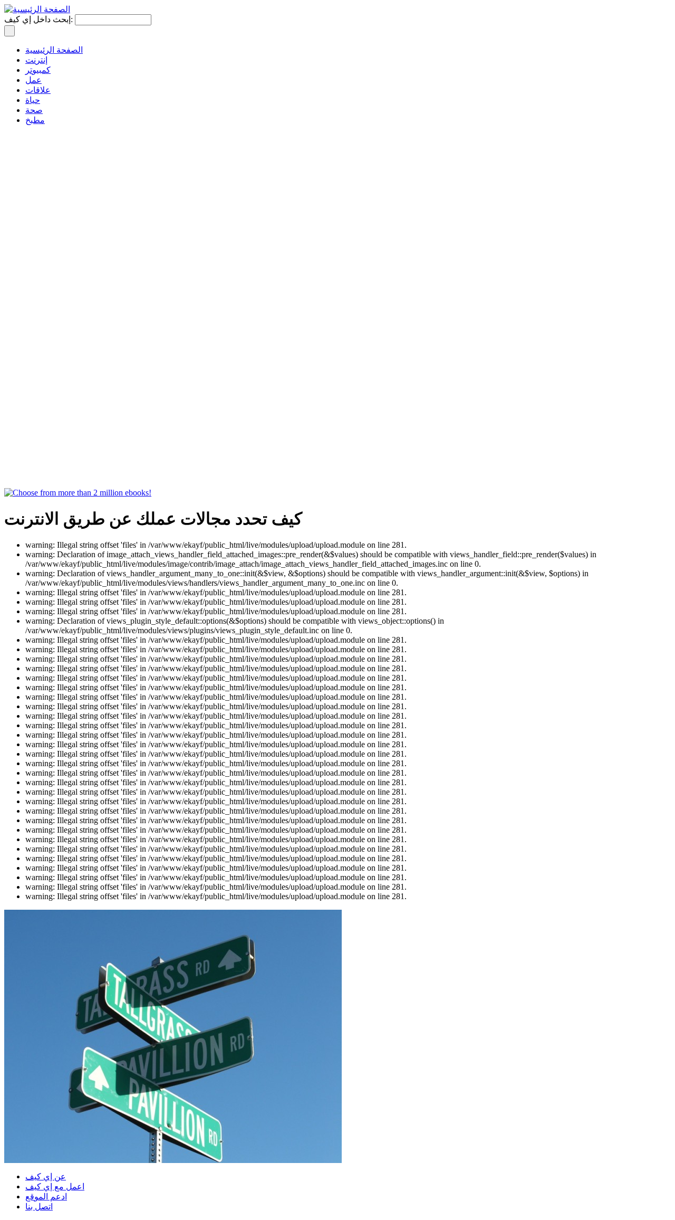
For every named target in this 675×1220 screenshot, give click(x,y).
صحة (34, 110)
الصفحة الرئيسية (54, 49)
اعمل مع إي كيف (54, 1186)
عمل (33, 79)
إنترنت (36, 59)
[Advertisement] (46, 320)
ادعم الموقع (46, 1196)
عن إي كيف (45, 1176)
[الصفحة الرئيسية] (37, 9)
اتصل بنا (39, 1206)
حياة (32, 100)
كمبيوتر (38, 69)
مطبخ (35, 120)
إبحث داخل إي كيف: (39, 19)
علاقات (38, 89)
